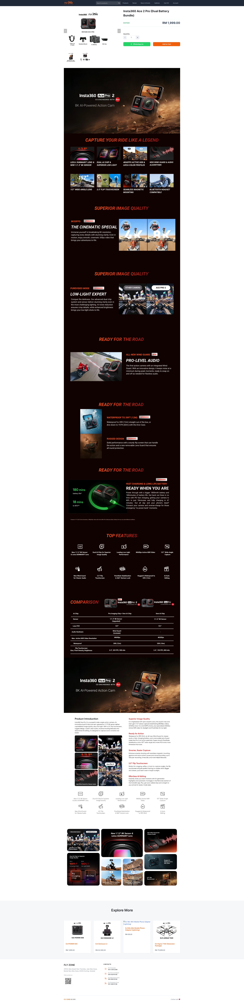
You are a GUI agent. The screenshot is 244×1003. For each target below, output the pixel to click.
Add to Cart (166, 44)
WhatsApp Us (138, 44)
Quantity (126, 34)
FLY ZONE (67, 999)
